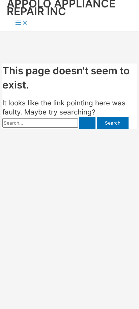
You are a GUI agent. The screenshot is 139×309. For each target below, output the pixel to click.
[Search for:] (49, 123)
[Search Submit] (87, 123)
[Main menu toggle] (21, 23)
